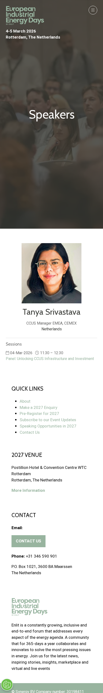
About (25, 401)
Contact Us (30, 432)
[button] (93, 10)
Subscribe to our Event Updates (48, 420)
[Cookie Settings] (7, 685)
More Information (28, 490)
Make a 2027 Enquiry (38, 408)
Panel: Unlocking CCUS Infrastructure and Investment (50, 359)
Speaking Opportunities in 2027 (48, 426)
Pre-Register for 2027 (39, 414)
